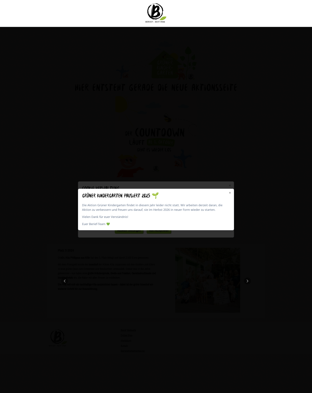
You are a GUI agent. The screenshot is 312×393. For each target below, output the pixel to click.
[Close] (230, 192)
